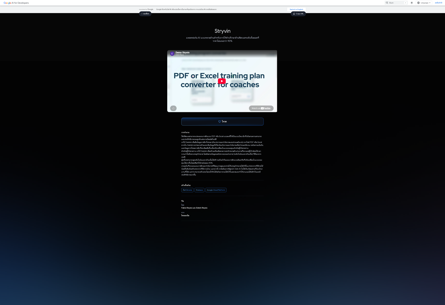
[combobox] (396, 3)
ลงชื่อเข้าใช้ (438, 3)
